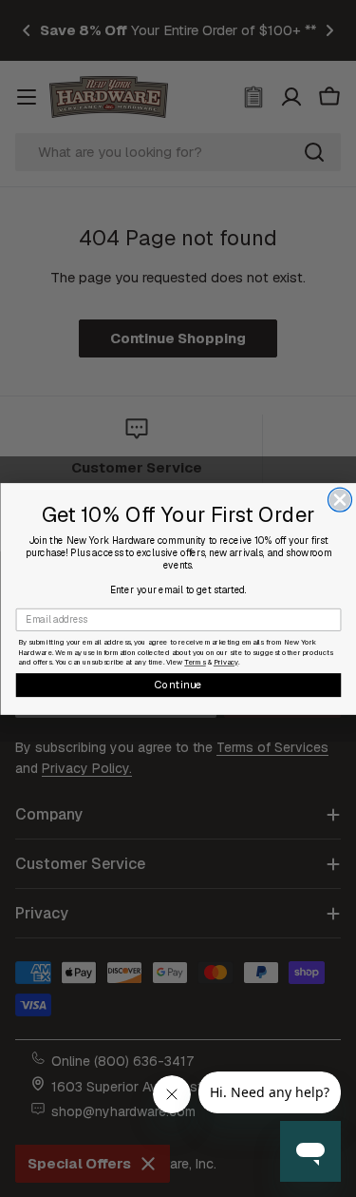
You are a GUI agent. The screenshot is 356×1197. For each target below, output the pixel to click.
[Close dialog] (339, 500)
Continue (178, 683)
